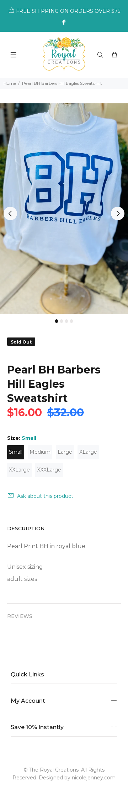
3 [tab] (66, 321)
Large (65, 452)
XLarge (88, 452)
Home (10, 83)
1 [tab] (56, 321)
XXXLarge (49, 469)
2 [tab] (61, 321)
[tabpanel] (64, 209)
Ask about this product (45, 496)
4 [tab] (71, 321)
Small (15, 452)
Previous (10, 213)
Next (117, 213)
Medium (40, 452)
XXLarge (19, 469)
